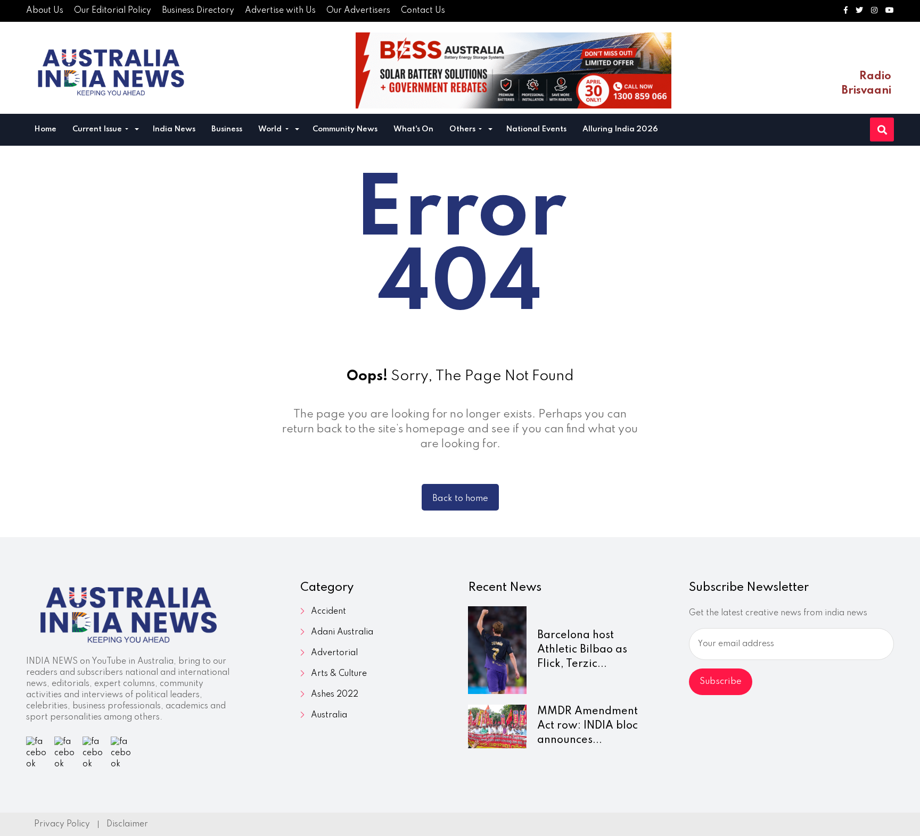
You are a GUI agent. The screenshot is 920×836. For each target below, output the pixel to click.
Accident (328, 611)
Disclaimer (127, 824)
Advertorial (334, 653)
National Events (536, 129)
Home (45, 129)
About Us (44, 10)
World (270, 129)
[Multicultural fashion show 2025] (513, 70)
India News (173, 129)
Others (463, 129)
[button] (137, 130)
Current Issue (98, 129)
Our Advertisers (358, 10)
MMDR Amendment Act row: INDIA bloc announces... (587, 726)
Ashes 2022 (334, 694)
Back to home (460, 498)
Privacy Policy (62, 824)
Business (226, 129)
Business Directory (198, 10)
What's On (413, 129)
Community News (345, 129)
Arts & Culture (339, 674)
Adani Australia (342, 632)
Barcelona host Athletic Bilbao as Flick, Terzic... (582, 650)
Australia (329, 715)
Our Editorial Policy (112, 10)
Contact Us (423, 10)
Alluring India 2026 (620, 129)
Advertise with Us (280, 10)
